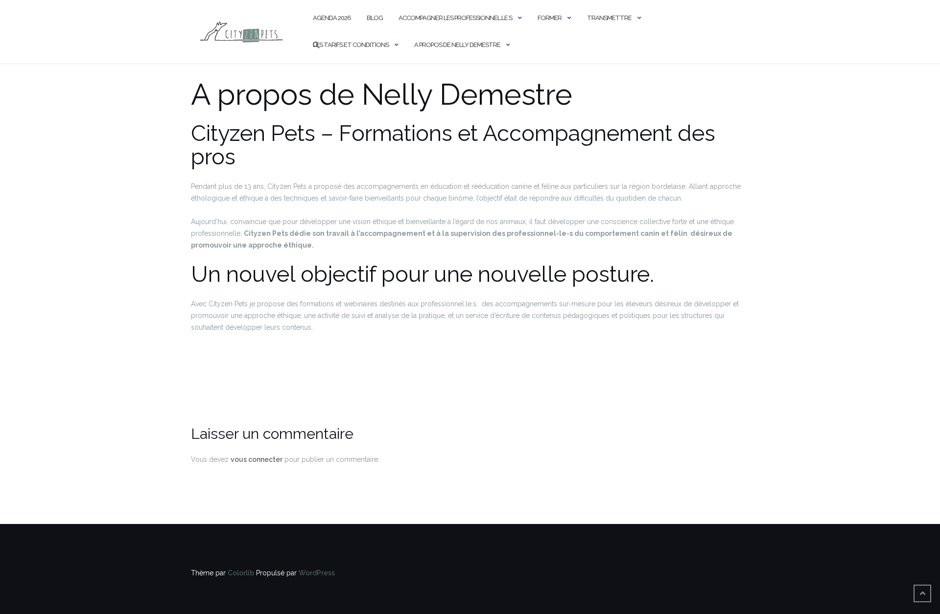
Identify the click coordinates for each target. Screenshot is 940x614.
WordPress (317, 573)
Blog (375, 18)
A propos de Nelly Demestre (457, 44)
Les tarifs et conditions (351, 44)
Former (550, 18)
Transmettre (609, 18)
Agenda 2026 (332, 18)
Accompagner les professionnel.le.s (455, 18)
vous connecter (256, 459)
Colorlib (241, 573)
